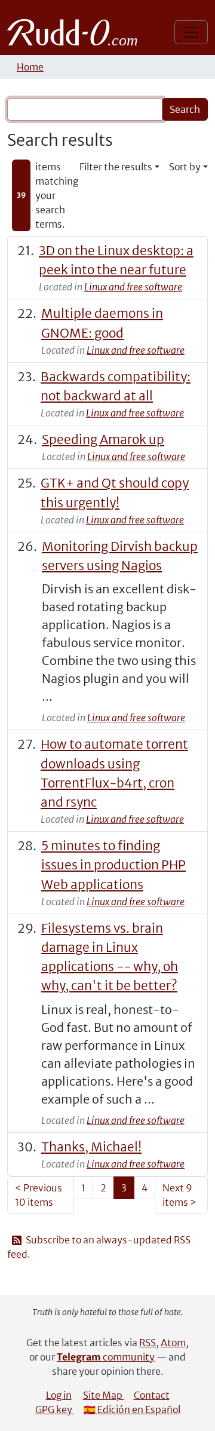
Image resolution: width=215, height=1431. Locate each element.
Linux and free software (133, 287)
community (106, 1357)
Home (30, 67)
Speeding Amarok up (103, 439)
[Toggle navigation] (191, 32)
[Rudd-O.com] (75, 32)
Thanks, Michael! (91, 1147)
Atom (173, 1343)
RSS (147, 1343)
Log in (59, 1395)
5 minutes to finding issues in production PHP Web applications (113, 865)
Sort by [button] (185, 167)
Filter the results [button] (115, 167)
